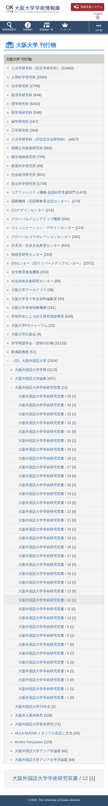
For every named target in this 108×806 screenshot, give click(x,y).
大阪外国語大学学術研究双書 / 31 (45, 432)
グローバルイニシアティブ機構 (36, 219)
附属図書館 (20, 352)
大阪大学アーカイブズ (29, 290)
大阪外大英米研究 (29, 715)
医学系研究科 (22, 112)
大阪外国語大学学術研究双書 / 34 (45, 405)
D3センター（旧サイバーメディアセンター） (47, 263)
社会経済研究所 (24, 175)
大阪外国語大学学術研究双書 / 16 (45, 565)
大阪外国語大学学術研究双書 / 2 (44, 689)
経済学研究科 (22, 95)
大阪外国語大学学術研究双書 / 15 (45, 574)
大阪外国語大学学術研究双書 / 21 (45, 520)
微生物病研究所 (24, 157)
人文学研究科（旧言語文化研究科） (40, 139)
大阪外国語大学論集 (31, 378)
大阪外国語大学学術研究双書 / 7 (44, 644)
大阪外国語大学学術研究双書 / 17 (45, 556)
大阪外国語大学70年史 (33, 707)
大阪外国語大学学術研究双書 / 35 (45, 396)
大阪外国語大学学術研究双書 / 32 (45, 423)
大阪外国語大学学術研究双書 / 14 (45, 582)
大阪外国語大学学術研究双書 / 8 (44, 635)
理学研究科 (20, 104)
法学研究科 (20, 86)
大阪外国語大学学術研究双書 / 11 (45, 609)
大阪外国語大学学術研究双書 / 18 (45, 547)
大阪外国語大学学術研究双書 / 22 (45, 511)
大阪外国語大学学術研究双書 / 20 (45, 529)
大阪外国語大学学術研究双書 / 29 (45, 449)
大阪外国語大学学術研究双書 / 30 (45, 441)
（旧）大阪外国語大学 (29, 361)
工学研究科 (20, 130)
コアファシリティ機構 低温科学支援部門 (44, 192)
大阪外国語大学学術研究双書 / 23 (45, 503)
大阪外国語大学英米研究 (35, 724)
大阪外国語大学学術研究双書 (38, 387)
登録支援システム (91, 6)
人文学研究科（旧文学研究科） (36, 68)
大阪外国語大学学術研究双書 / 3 (44, 680)
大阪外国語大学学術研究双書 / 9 (44, 627)
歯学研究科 (20, 121)
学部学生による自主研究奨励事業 (38, 316)
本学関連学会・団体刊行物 (33, 343)
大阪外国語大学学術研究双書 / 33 (45, 414)
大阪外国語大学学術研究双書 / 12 (45, 600)
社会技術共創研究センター (33, 281)
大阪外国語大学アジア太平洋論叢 (42, 760)
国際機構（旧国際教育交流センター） (41, 201)
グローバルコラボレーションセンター (41, 237)
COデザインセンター (28, 210)
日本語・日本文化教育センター (36, 245)
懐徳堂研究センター (27, 254)
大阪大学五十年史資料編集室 (34, 299)
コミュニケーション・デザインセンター (43, 228)
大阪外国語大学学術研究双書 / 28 (45, 458)
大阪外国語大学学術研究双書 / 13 (45, 591)
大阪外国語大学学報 (31, 370)
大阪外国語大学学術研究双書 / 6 (44, 653)
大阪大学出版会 (24, 334)
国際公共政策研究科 (27, 148)
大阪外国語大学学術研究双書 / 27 (45, 467)
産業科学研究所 (24, 166)
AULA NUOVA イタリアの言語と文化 (44, 733)
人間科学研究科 (24, 77)
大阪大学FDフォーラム (30, 325)
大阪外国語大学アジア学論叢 (38, 751)
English (98, 13)
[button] (9, 27)
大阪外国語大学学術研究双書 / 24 (45, 494)
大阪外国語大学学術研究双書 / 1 (44, 698)
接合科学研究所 (24, 184)
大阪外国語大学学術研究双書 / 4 (44, 671)
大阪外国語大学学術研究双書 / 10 (45, 618)
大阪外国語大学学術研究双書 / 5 (44, 662)
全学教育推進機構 (25, 272)
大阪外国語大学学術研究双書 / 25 (45, 485)
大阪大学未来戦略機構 (29, 308)
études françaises (29, 742)
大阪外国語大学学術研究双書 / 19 (45, 538)
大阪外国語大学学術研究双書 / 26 (45, 476)
